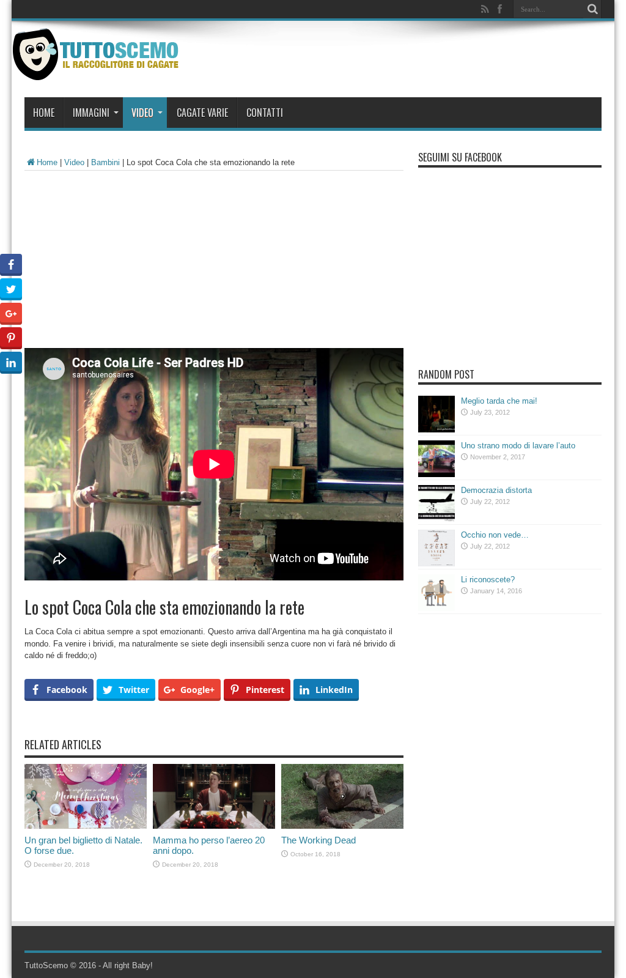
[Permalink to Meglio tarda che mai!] (436, 429)
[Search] (592, 9)
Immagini (91, 112)
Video (142, 112)
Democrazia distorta (496, 490)
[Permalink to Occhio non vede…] (436, 563)
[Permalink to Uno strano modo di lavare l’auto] (436, 474)
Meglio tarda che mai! (499, 401)
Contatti (264, 112)
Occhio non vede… (495, 534)
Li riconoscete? (488, 579)
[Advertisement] (213, 262)
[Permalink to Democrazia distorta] (436, 519)
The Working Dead (318, 840)
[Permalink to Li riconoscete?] (436, 608)
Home (43, 112)
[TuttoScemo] (98, 71)
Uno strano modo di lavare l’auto (518, 445)
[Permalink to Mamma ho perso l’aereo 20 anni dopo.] (214, 826)
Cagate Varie (202, 112)
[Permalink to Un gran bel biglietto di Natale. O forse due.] (85, 826)
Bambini (105, 162)
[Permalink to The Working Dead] (342, 826)
